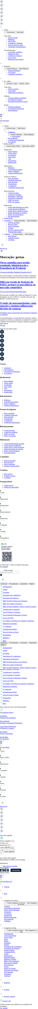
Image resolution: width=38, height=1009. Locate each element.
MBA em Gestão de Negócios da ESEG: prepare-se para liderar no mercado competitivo (18, 285)
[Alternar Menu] (1, 63)
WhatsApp (3, 845)
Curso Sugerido (5, 847)
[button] (19, 116)
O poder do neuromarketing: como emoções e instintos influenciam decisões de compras (18, 306)
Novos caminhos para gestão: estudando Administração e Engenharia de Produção (15, 265)
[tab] (4, 584)
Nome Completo (5, 841)
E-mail (2, 843)
